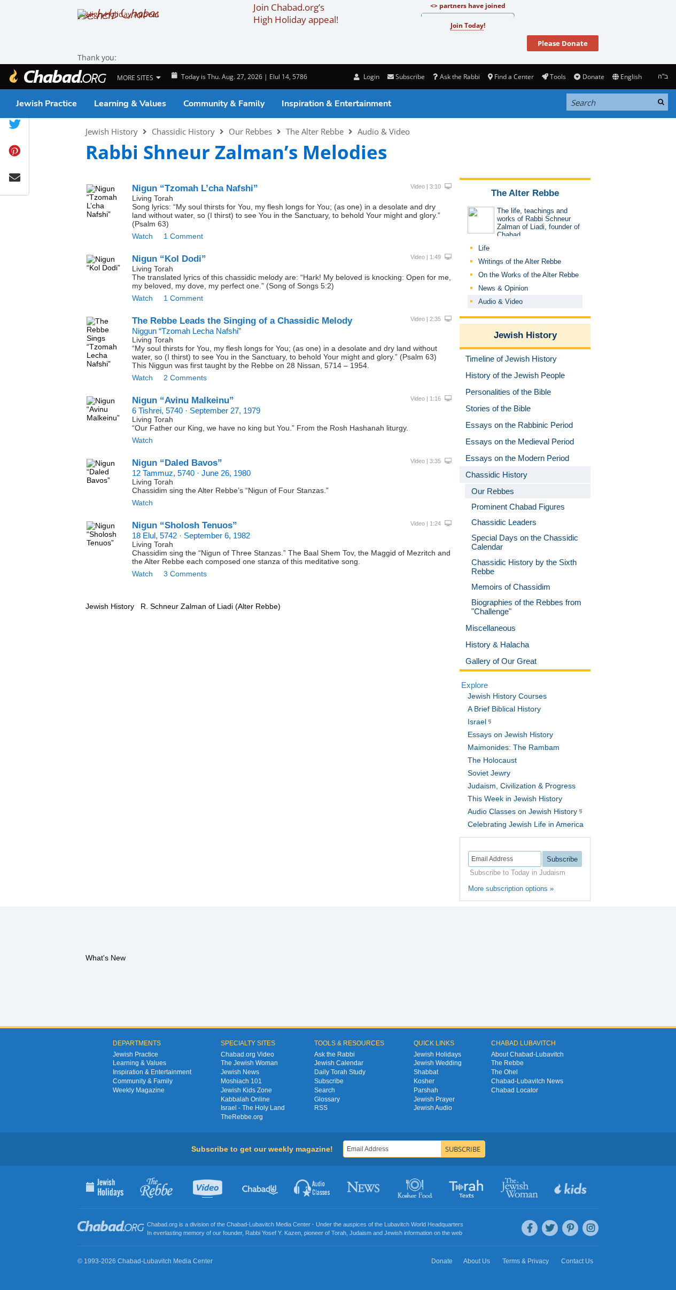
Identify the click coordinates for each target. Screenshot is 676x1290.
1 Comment (183, 236)
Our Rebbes (250, 131)
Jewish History (112, 131)
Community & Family (224, 104)
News (364, 1187)
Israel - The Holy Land (253, 1108)
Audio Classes (312, 1187)
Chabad (237, 1224)
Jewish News (240, 1072)
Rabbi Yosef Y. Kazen (273, 1233)
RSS (321, 1108)
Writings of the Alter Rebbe (519, 261)
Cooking (416, 1187)
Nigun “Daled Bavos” (177, 463)
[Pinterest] (570, 1228)
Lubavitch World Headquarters (423, 1224)
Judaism (360, 1233)
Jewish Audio (433, 1108)
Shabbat (426, 1072)
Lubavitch (261, 1224)
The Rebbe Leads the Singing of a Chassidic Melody (242, 321)
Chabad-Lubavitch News (527, 1081)
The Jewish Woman (249, 1063)
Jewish (393, 1233)
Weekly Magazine (139, 1090)
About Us (476, 1261)
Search (324, 1090)
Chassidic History (183, 131)
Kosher (424, 1081)
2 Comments (185, 377)
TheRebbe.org (242, 1117)
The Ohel (504, 1072)
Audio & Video (384, 131)
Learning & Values (130, 104)
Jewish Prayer (434, 1099)
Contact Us (577, 1261)
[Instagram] (590, 1228)
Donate (593, 76)
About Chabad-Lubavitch (527, 1054)
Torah (338, 1233)
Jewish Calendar (338, 1063)
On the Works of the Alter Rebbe (528, 275)
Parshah (426, 1090)
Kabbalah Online (245, 1099)
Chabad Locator (514, 1090)
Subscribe (329, 1081)
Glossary (327, 1099)
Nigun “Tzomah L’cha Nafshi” (195, 188)
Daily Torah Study (340, 1072)
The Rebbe (507, 1063)
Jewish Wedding (438, 1063)
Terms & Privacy (525, 1261)
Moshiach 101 (241, 1081)
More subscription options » (511, 889)
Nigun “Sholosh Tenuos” (184, 525)
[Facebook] (530, 1228)
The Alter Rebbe (315, 131)
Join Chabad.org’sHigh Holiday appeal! (295, 13)
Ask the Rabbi (459, 76)
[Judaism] (57, 76)
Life (483, 248)
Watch (142, 236)
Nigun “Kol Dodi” (169, 259)
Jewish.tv (208, 1187)
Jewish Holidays (437, 1054)
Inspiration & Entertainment (336, 104)
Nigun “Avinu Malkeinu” (183, 400)
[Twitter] (550, 1228)
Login (370, 76)
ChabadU (260, 1187)
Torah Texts (467, 1187)
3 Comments (185, 573)
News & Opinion (503, 288)
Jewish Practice (46, 104)
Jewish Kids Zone (246, 1090)
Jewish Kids (571, 1187)
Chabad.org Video (247, 1054)
